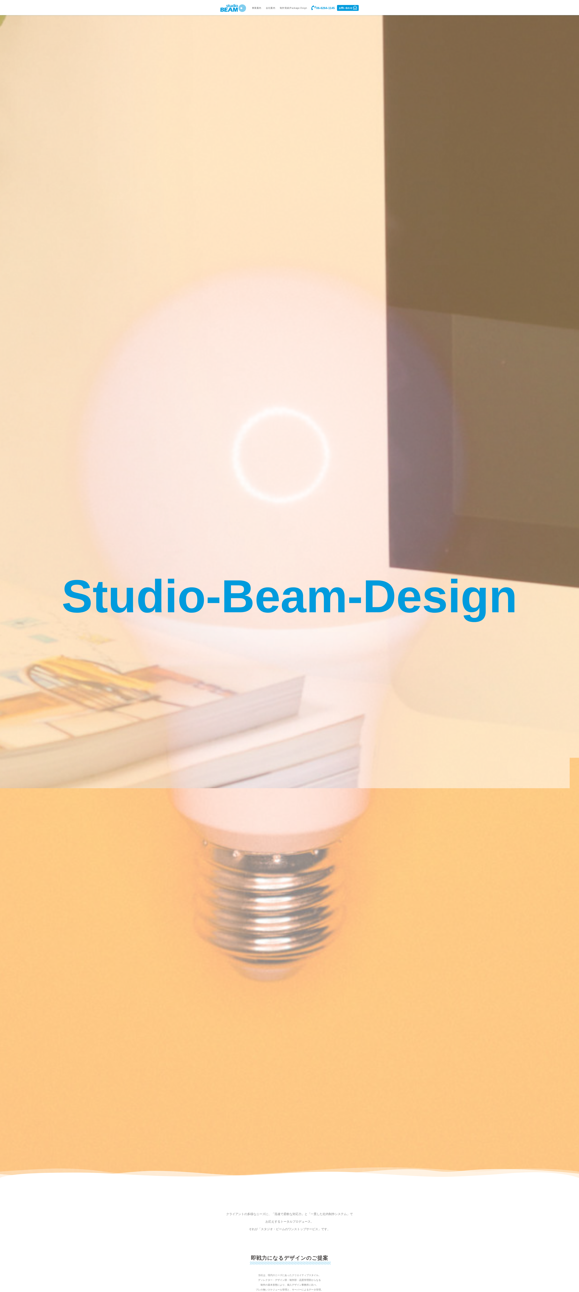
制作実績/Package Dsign (293, 7)
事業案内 (256, 7)
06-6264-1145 (325, 8)
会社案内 (270, 7)
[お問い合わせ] (355, 8)
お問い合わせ (345, 7)
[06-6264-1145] (313, 8)
